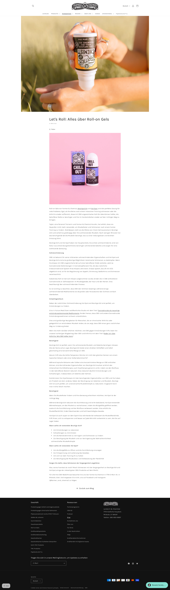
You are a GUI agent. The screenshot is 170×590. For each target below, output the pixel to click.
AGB (86, 587)
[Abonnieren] (64, 563)
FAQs (68, 535)
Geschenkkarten (36, 538)
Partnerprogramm (73, 507)
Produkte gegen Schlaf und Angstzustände (45, 507)
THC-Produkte (35, 548)
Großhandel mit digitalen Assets (78, 542)
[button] (33, 6)
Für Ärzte (70, 528)
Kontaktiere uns (72, 521)
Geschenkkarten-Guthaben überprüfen (43, 542)
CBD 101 (69, 510)
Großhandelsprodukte (38, 531)
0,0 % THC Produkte (37, 545)
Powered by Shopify (52, 587)
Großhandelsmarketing (39, 535)
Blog (68, 517)
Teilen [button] (53, 129)
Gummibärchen (36, 521)
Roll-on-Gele (35, 528)
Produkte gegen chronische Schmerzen (44, 510)
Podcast (70, 514)
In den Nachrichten (73, 531)
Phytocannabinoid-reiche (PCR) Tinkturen (45, 514)
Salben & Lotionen (37, 517)
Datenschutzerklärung (77, 587)
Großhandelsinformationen (76, 538)
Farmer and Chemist (41, 587)
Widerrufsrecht (64, 587)
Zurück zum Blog (86, 488)
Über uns (70, 524)
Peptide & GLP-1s (36, 552)
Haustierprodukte (37, 524)
